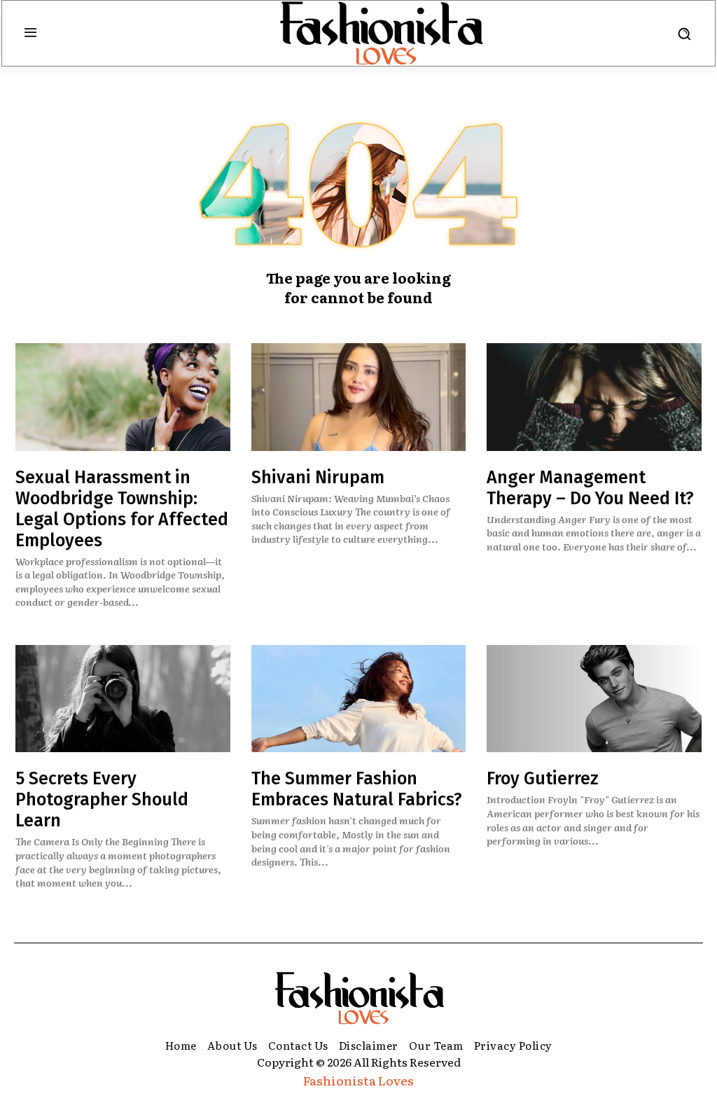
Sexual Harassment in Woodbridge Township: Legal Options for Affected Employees (121, 509)
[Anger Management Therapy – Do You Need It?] (594, 396)
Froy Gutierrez (543, 778)
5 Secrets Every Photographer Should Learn (101, 799)
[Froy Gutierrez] (594, 698)
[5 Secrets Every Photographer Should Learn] (122, 698)
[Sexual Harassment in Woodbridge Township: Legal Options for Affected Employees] (122, 396)
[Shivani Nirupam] (358, 396)
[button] (684, 33)
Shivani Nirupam (317, 477)
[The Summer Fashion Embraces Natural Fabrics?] (358, 698)
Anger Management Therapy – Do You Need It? (590, 488)
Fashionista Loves (358, 1080)
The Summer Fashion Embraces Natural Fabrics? (356, 789)
